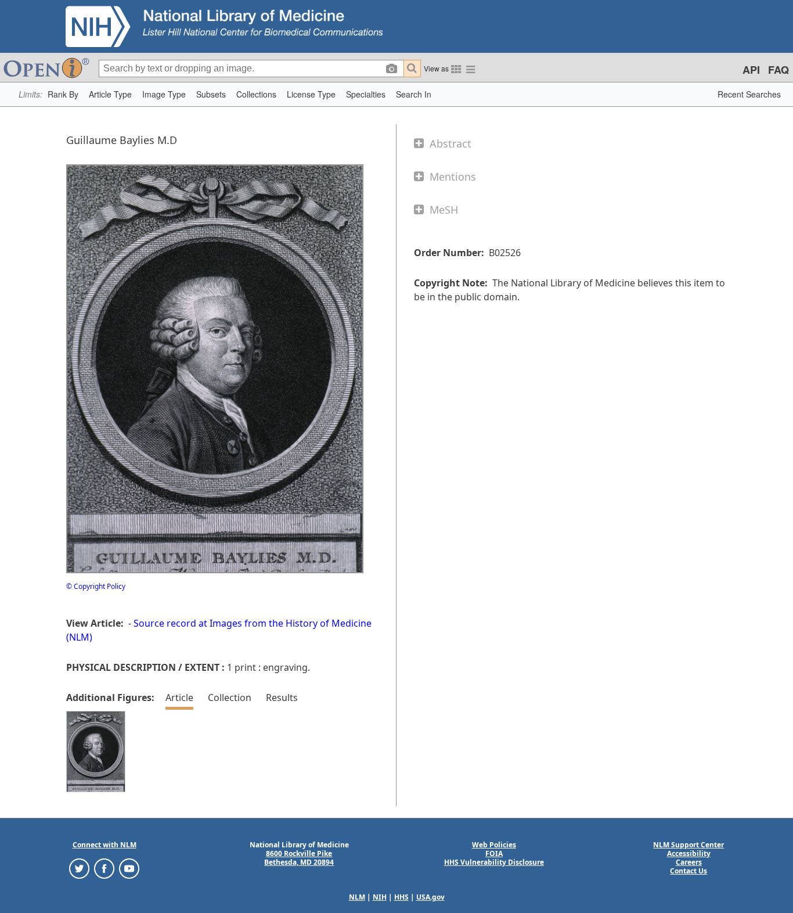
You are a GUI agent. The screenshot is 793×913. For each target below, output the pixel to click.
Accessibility (689, 853)
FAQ (778, 69)
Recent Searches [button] (749, 94)
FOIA (494, 853)
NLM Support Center (688, 845)
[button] (63, 94)
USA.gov (430, 897)
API (751, 69)
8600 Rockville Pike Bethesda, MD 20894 (299, 858)
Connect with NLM (104, 845)
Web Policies (494, 845)
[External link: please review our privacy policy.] (79, 868)
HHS (401, 897)
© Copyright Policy (95, 586)
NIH (380, 897)
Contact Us (688, 871)
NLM (357, 897)
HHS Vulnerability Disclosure (494, 862)
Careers (689, 862)
